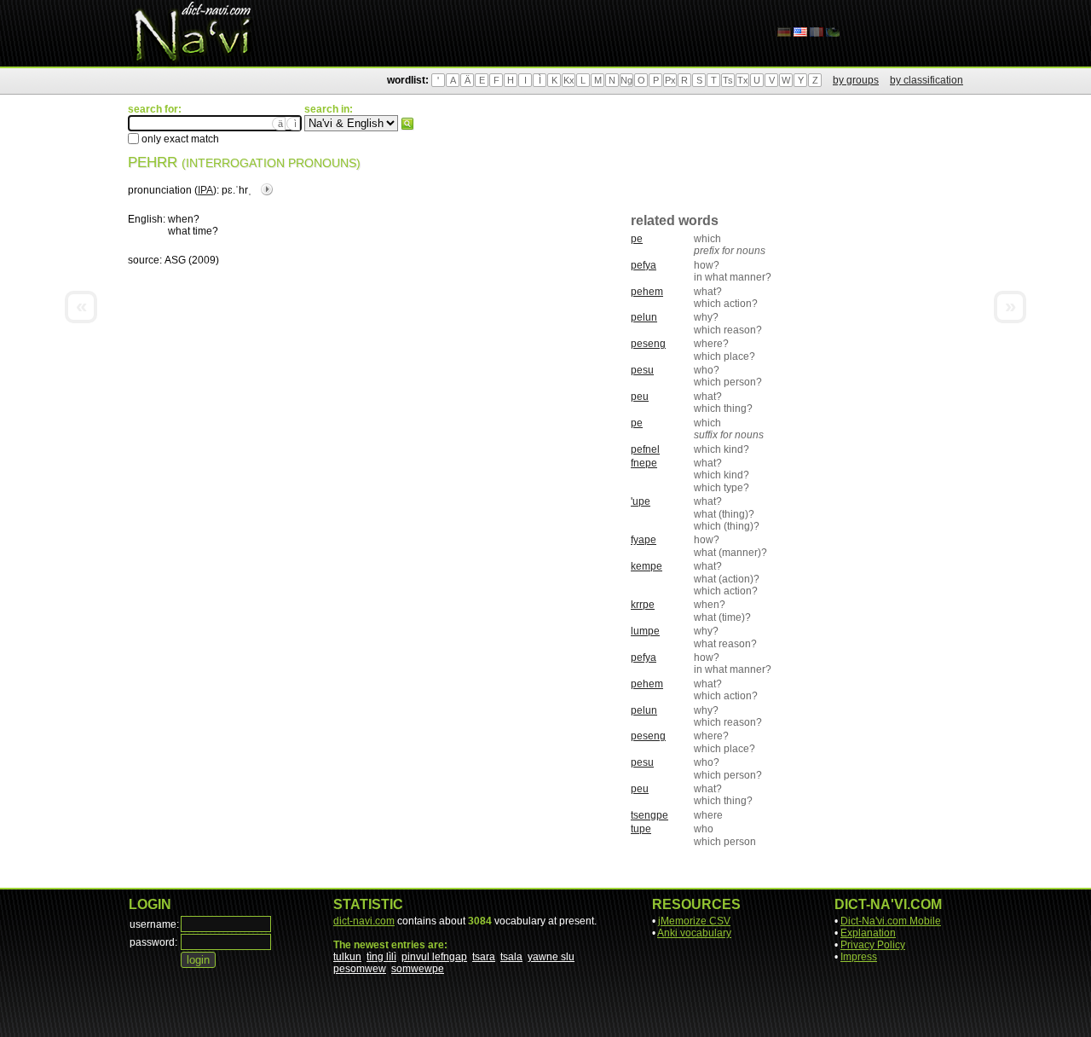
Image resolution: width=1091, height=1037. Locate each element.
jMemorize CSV (694, 921)
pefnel (645, 449)
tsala (511, 957)
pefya (643, 265)
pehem (647, 292)
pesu (642, 370)
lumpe (645, 631)
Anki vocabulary (694, 933)
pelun (644, 317)
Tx (742, 80)
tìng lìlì (381, 957)
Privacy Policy (872, 945)
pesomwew (359, 969)
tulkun (347, 957)
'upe (640, 501)
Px (670, 80)
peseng (648, 344)
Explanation (868, 933)
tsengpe (649, 815)
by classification (926, 80)
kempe (646, 566)
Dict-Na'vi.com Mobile (890, 921)
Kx (568, 80)
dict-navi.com (364, 921)
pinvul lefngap (434, 957)
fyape (643, 540)
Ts (728, 80)
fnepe (644, 463)
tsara (483, 957)
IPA (205, 190)
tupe (641, 829)
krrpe (643, 605)
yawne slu (551, 957)
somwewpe (417, 969)
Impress (858, 957)
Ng (626, 80)
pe (637, 239)
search (407, 123)
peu (640, 397)
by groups (856, 80)
